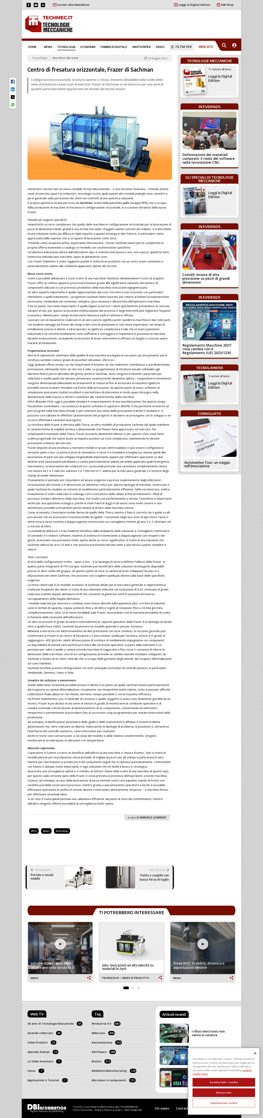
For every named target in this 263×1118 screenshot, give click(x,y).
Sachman (62, 831)
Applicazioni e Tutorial (47, 1080)
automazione (107, 1042)
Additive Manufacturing (114, 1071)
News (48, 47)
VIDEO (160, 47)
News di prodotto (135, 978)
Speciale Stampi (42, 1052)
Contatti (182, 1108)
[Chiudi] (255, 1053)
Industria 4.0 (107, 1023)
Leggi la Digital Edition (194, 5)
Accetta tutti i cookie (224, 1082)
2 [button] (133, 987)
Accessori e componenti (114, 1080)
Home (32, 47)
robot (102, 1061)
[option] (60, 952)
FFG (35, 831)
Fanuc (35, 1071)
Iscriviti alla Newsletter (74, 5)
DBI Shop (227, 5)
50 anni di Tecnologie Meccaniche (54, 1023)
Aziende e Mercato (44, 1033)
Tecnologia (66, 47)
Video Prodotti (41, 1042)
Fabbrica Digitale (114, 47)
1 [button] (126, 987)
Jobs (47, 831)
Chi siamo (162, 1108)
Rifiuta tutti (224, 1092)
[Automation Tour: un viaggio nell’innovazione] (209, 437)
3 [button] (138, 987)
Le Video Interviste (44, 1061)
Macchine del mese (65, 58)
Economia (87, 47)
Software (104, 1052)
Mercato (104, 1033)
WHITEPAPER (141, 47)
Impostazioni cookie (223, 1103)
